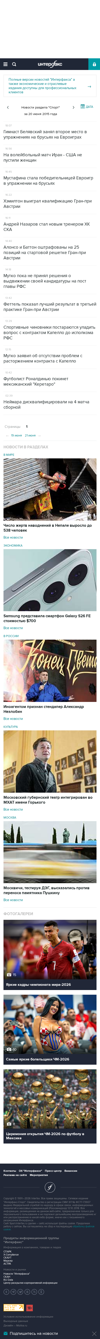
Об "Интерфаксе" (30, 1171)
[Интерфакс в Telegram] (13, 1292)
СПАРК (7, 1251)
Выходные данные (15, 1321)
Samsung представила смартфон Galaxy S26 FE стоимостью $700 (47, 618)
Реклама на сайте (15, 1175)
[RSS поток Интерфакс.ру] (34, 1292)
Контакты (9, 1171)
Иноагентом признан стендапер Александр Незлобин (43, 709)
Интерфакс (50, 64)
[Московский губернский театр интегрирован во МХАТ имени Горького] (50, 791)
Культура (10, 727)
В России (11, 636)
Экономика (13, 545)
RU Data (8, 1279)
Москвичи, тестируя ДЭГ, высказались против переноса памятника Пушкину (46, 890)
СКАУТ (7, 1257)
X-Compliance (11, 1254)
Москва (9, 817)
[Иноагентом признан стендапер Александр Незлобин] (50, 701)
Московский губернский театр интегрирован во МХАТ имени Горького (48, 800)
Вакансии (70, 1171)
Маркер (8, 1260)
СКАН (6, 1276)
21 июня (33, 435)
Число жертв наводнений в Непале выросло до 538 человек (47, 528)
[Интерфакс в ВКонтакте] (27, 1292)
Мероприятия (39, 1175)
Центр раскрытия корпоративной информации (30, 1282)
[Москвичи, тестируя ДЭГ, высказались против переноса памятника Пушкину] (50, 882)
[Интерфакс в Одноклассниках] (41, 1292)
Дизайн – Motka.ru (15, 1325)
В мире (8, 455)
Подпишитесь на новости (34, 1333)
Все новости (13, 537)
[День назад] (8, 107)
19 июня (13, 435)
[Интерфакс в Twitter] (20, 1292)
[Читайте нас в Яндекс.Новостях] (6, 1292)
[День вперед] (73, 107)
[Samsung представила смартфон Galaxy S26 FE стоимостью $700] (50, 610)
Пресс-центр (53, 1171)
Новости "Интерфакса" (16, 1273)
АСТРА (7, 1263)
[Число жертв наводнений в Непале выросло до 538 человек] (50, 519)
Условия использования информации (28, 1316)
